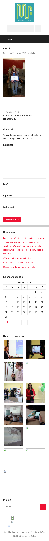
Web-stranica (9, 207)
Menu (10, 39)
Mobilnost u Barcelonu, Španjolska (19, 267)
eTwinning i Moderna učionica (17, 258)
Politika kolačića (38, 532)
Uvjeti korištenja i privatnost (16, 532)
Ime (5, 184)
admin (32, 53)
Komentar (8, 145)
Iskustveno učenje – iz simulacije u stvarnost (23, 238)
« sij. (7, 322)
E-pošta (7, 195)
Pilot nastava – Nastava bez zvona (19, 262)
